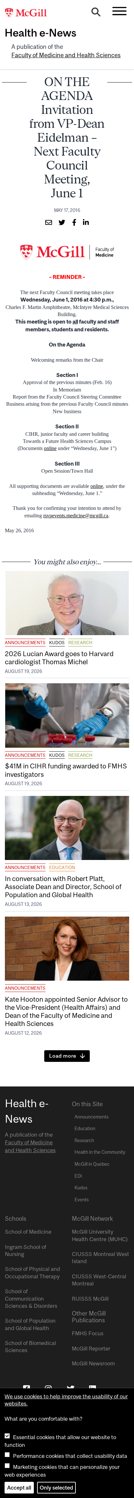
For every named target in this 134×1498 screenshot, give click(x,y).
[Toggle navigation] (119, 11)
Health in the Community (99, 1152)
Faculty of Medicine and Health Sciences (66, 55)
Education (62, 867)
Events (81, 1199)
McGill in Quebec (92, 1164)
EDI (78, 1176)
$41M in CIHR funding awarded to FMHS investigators (66, 770)
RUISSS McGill (90, 1298)
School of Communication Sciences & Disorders (31, 1298)
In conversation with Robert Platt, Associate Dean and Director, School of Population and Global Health (63, 886)
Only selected (56, 1487)
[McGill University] (29, 13)
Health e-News (40, 33)
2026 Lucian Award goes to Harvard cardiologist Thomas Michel (59, 658)
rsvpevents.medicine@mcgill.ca (75, 515)
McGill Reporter (91, 1348)
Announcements (25, 642)
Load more (62, 1056)
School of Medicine (28, 1231)
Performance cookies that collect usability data (70, 1456)
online (50, 448)
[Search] (96, 13)
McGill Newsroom (93, 1363)
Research (80, 642)
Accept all (19, 1487)
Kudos (57, 642)
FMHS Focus (87, 1333)
